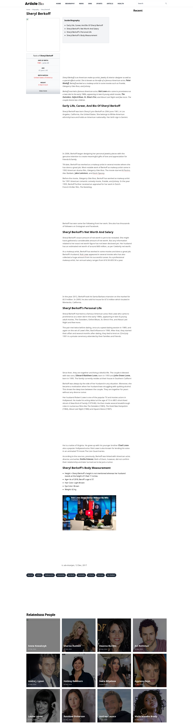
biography (35, 9)
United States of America (43, 78)
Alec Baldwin (111, 575)
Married (30, 575)
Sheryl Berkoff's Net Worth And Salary (83, 28)
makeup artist (49, 575)
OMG (90, 3)
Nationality (81, 575)
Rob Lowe (84, 254)
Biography (70, 3)
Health (121, 3)
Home (58, 3)
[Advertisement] (97, 59)
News (81, 3)
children (38, 575)
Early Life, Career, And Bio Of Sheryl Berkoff (85, 25)
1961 (39, 63)
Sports (99, 3)
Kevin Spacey (98, 173)
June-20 (46, 63)
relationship (60, 575)
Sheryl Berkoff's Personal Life (79, 32)
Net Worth (71, 575)
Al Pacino (126, 170)
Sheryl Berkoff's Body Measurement (82, 35)
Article (110, 3)
